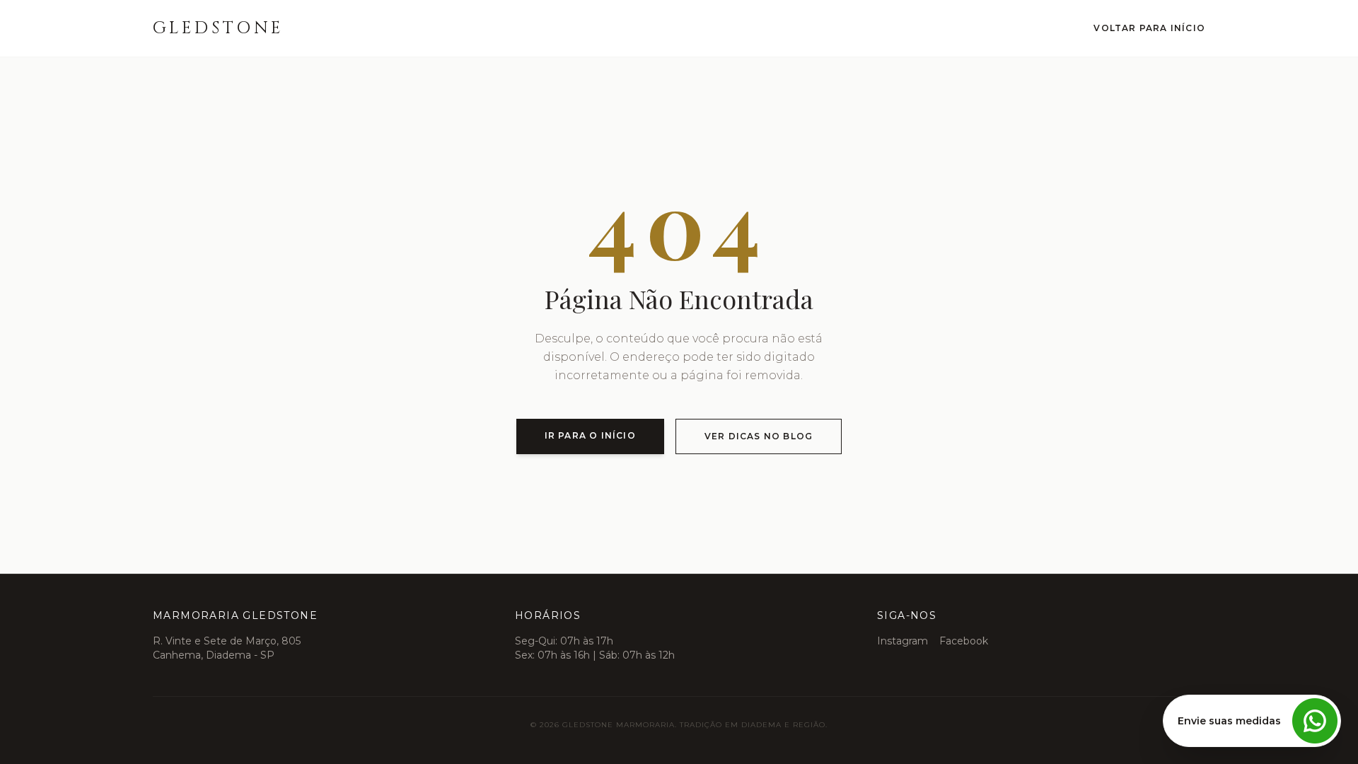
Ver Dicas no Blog (758, 436)
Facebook (963, 641)
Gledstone (218, 28)
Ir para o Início (590, 435)
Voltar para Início (1149, 28)
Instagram (902, 641)
